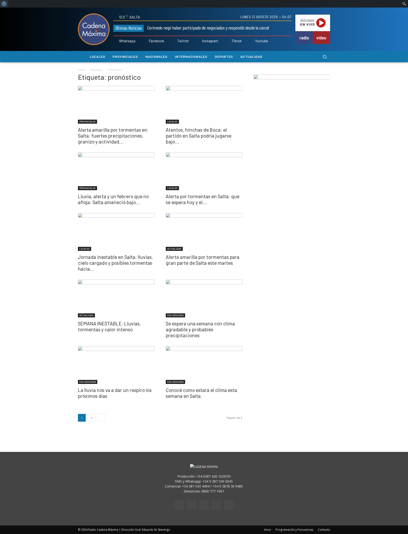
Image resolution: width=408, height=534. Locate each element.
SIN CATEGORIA (175, 315)
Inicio (81, 69)
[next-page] (101, 418)
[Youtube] (251, 41)
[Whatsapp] (115, 41)
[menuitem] (4, 4)
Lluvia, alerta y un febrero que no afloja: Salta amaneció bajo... (113, 199)
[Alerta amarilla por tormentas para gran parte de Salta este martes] (204, 232)
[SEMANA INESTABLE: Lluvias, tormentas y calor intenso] (116, 298)
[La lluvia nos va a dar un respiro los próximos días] (116, 365)
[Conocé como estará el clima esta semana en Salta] (204, 365)
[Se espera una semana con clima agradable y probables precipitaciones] (204, 298)
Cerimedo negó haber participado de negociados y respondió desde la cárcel (208, 27)
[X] (216, 504)
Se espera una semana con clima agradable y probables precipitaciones (200, 329)
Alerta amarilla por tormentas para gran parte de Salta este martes (202, 260)
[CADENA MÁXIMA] (94, 29)
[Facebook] (145, 41)
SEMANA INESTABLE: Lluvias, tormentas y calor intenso (109, 326)
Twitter (183, 41)
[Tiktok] (228, 41)
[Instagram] (198, 41)
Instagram (210, 41)
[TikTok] (204, 504)
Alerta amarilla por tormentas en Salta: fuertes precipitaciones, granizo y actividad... (112, 135)
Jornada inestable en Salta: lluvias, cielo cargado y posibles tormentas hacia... (115, 263)
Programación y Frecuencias (294, 530)
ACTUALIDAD (174, 248)
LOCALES (172, 121)
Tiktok (236, 41)
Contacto (324, 530)
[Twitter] (174, 41)
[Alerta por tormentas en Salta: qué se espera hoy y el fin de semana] (204, 171)
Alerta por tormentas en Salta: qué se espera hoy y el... (202, 199)
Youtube (261, 41)
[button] (324, 56)
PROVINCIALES (87, 121)
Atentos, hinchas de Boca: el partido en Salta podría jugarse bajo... (198, 135)
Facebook (156, 41)
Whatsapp (127, 41)
